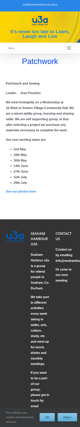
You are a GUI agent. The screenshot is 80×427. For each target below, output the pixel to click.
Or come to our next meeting (64, 275)
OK (47, 417)
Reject (67, 417)
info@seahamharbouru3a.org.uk (40, 4)
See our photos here (21, 191)
